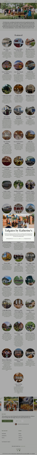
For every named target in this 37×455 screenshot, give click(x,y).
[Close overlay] (33, 215)
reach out (22, 238)
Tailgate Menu (16, 238)
